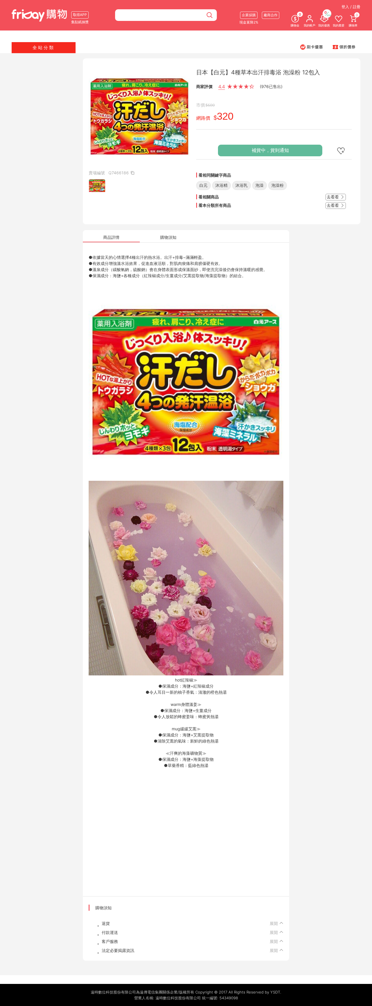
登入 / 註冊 (350, 6)
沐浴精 (221, 185)
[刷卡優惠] (311, 47)
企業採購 (249, 15)
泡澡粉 (277, 185)
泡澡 (259, 185)
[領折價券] (344, 47)
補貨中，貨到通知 (270, 150)
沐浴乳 (241, 185)
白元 (203, 185)
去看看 (333, 196)
